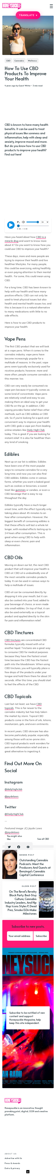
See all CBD (43, 838)
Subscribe (41, 936)
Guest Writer (25, 85)
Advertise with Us (13, 1158)
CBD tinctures (13, 640)
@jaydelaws (12, 796)
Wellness (32, 60)
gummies (20, 489)
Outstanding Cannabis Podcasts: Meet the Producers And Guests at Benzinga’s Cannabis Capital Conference (35, 867)
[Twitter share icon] (9, 847)
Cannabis (19, 60)
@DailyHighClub (14, 814)
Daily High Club (36, 429)
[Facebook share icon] (18, 847)
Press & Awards (12, 1163)
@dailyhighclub (13, 789)
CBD (8, 60)
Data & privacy (12, 1168)
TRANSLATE (28, 15)
